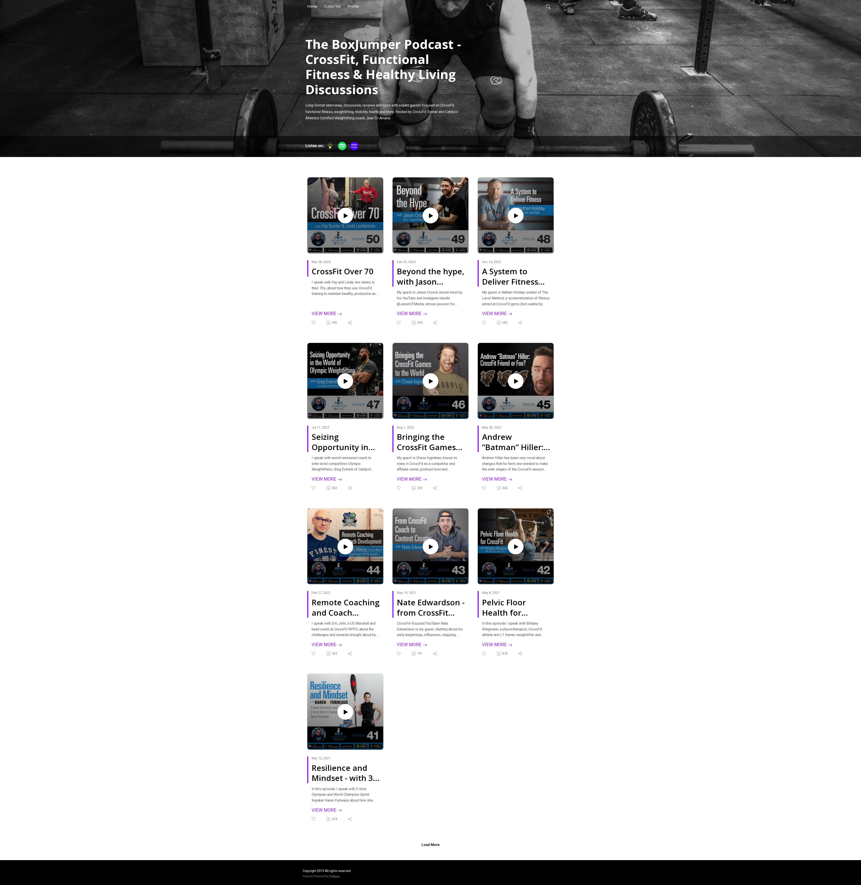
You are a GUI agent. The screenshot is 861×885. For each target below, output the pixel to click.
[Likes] (313, 322)
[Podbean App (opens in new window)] (330, 146)
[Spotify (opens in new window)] (342, 146)
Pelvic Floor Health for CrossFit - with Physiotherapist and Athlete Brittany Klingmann (512, 607)
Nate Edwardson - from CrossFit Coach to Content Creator (431, 607)
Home (312, 6)
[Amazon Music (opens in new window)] (354, 146)
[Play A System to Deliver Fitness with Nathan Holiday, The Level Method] (516, 215)
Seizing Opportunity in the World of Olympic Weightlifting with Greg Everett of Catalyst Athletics (345, 442)
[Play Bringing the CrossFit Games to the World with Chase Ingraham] (430, 381)
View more (324, 313)
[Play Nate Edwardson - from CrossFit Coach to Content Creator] (430, 546)
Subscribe (332, 6)
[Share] (350, 322)
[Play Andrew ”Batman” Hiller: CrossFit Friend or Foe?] (516, 381)
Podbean (334, 876)
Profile (353, 6)
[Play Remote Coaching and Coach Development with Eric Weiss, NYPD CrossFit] (345, 546)
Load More (431, 845)
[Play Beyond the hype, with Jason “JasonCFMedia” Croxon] (430, 215)
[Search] (548, 6)
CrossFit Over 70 (342, 271)
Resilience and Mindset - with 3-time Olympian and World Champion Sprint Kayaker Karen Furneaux (344, 773)
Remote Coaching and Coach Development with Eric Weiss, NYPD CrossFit (346, 607)
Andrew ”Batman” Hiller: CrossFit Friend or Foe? (515, 442)
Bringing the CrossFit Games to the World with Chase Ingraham (430, 442)
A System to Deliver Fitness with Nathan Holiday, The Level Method (510, 276)
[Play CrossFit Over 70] (345, 215)
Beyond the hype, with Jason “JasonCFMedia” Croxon (430, 276)
